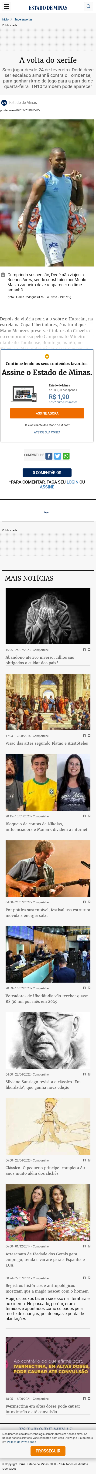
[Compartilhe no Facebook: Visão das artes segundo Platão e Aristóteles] (84, 736)
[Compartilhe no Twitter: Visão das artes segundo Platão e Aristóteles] (88, 736)
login (73, 482)
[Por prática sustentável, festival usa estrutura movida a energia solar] (48, 868)
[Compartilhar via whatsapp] (66, 456)
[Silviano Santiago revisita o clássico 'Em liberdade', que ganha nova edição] (48, 1040)
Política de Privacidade (21, 1442)
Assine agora (47, 413)
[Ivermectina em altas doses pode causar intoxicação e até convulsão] (48, 1365)
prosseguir (48, 1451)
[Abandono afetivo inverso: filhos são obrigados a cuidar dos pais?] (48, 616)
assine (47, 487)
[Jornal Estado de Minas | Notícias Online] (48, 8)
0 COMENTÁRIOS (47, 472)
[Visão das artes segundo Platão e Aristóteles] (48, 702)
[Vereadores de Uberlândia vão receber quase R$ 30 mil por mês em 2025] (48, 954)
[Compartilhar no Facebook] (49, 456)
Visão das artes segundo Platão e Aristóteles (47, 743)
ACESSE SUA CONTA (47, 432)
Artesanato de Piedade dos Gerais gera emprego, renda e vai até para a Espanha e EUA (45, 1259)
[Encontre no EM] (88, 6)
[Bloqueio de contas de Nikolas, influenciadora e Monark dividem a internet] (48, 782)
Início (5, 19)
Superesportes (23, 19)
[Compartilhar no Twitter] (57, 456)
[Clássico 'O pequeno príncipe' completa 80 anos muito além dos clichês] (48, 1126)
